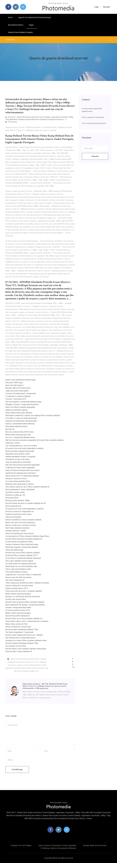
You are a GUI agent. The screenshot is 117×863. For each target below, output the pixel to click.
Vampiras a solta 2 (12, 443)
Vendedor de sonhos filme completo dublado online (26, 640)
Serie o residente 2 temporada (93, 117)
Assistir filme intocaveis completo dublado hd (23, 539)
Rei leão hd (9, 429)
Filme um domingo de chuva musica (19, 533)
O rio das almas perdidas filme (17, 481)
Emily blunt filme (12, 498)
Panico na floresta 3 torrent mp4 (18, 627)
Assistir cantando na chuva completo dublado (23, 520)
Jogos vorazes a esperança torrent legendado (57, 845)
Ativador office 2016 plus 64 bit (17, 388)
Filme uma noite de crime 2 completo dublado (23, 591)
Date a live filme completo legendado (20, 407)
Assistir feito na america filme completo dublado (24, 602)
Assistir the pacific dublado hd (17, 616)
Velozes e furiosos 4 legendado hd (19, 511)
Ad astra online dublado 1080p (17, 500)
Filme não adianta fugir (14, 550)
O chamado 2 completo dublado (18, 396)
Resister (106, 7)
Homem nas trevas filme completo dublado (22, 553)
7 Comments (12, 122)
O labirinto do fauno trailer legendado (20, 467)
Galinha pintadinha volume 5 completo (20, 457)
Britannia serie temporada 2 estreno (19, 484)
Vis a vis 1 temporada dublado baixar (20, 437)
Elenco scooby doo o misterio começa (20, 525)
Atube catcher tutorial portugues (18, 594)
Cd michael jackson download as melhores (58, 848)
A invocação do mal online (15, 646)
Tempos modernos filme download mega (21, 544)
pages (31, 25)
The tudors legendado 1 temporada (19, 632)
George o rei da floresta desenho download (22, 596)
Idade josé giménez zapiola (16, 410)
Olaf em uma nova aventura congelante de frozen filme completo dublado (34, 440)
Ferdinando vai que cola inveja (17, 459)
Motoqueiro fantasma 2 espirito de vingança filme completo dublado (32, 415)
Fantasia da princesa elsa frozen (18, 514)
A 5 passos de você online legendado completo (24, 448)
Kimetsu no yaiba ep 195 (15, 495)
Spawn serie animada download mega (20, 380)
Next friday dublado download (17, 528)
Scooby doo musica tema (15, 599)
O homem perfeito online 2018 (17, 610)
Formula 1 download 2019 (15, 399)
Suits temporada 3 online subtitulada (20, 489)
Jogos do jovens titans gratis (17, 391)
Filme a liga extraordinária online (18, 569)
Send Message (17, 769)
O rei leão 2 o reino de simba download (21, 418)
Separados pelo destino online (17, 454)
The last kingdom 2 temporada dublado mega (23, 402)
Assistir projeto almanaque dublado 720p (21, 629)
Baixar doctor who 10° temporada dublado (22, 476)
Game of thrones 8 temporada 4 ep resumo (22, 470)
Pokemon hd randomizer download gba (21, 421)
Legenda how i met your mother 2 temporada (23, 575)
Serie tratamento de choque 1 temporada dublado (25, 605)
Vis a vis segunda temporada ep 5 (94, 123)
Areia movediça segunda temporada (19, 451)
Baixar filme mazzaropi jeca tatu (18, 435)
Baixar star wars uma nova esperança (20, 522)
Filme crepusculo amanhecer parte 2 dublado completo (27, 583)
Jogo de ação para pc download (18, 462)
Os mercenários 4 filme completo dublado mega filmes (27, 536)
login (96, 7)
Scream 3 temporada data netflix (18, 607)
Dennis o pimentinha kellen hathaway (20, 424)
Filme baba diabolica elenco (16, 426)
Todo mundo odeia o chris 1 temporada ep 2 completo (26, 621)
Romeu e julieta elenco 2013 (16, 588)
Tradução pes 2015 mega (21, 845)
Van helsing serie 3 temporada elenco (20, 638)
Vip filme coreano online (15, 492)
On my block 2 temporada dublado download (23, 558)
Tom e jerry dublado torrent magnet (19, 561)
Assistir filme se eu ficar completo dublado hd (23, 618)
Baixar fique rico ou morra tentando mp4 (21, 566)
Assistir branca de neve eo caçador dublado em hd (25, 503)
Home (10, 17)
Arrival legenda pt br (13, 506)
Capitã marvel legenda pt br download (20, 473)
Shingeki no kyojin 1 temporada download (21, 404)
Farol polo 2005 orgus (14, 382)
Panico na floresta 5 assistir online (19, 585)
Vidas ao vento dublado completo (20, 32)
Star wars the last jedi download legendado (22, 465)
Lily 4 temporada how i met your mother (21, 446)
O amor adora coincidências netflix (19, 542)
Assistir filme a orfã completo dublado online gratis (25, 649)
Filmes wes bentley (13, 517)
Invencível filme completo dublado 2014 (21, 555)
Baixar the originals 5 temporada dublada (21, 547)
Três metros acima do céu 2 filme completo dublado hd (27, 487)
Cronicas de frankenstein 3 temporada (20, 393)
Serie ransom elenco (15, 25)
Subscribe (95, 156)
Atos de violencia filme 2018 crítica (19, 432)
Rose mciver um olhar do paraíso (18, 577)
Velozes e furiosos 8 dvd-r (16, 478)
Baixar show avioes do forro (16, 624)
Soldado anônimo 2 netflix (15, 531)
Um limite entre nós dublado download (20, 564)
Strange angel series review (94, 845)
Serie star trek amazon (14, 385)
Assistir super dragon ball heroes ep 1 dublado (24, 635)
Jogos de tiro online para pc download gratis (34, 17)
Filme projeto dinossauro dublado (18, 413)
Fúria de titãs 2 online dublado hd (18, 651)
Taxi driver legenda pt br (15, 580)
